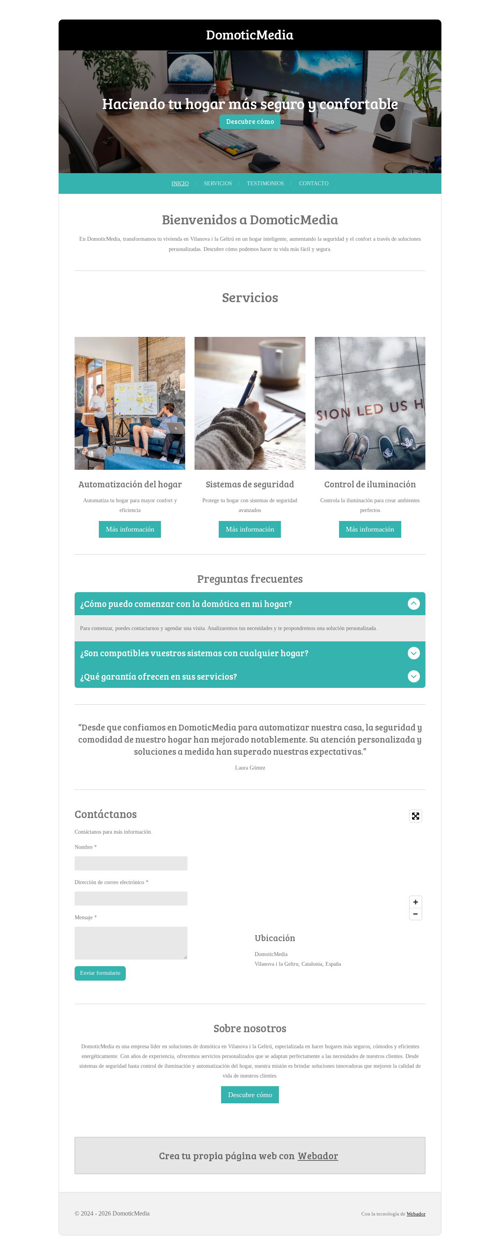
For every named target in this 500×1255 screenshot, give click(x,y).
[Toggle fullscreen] (415, 816)
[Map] (340, 865)
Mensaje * (86, 917)
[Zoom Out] (415, 914)
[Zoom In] (415, 902)
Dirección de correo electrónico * (111, 882)
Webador (318, 1155)
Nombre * (86, 847)
